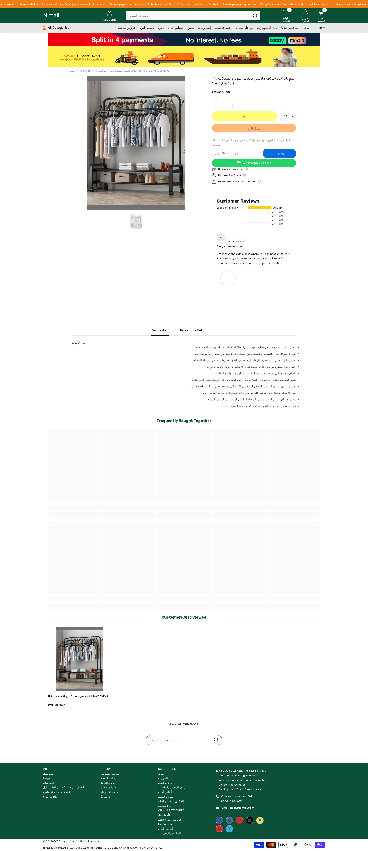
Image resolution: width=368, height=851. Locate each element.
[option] (136, 143)
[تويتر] (229, 828)
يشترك (279, 153)
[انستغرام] (229, 820)
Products (84, 70)
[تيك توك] (249, 820)
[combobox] (188, 15)
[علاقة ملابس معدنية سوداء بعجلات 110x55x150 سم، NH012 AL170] (80, 659)
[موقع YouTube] (219, 828)
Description (160, 330)
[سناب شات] (260, 820)
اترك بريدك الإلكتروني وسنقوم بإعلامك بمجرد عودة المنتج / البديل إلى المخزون (251, 142)
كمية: (215, 98)
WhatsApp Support (256, 163)
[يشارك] (292, 116)
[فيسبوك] (219, 820)
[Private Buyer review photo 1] (228, 278)
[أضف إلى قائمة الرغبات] (284, 116)
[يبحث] (193, 15)
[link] (184, 39)
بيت (72, 70)
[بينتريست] (239, 820)
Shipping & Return (193, 330)
